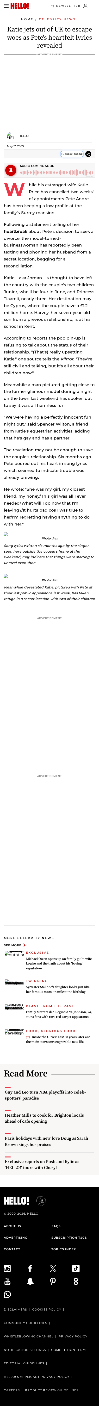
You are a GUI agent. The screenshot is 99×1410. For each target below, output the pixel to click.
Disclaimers (15, 1309)
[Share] (88, 154)
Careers (12, 1390)
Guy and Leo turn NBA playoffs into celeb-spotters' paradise (45, 1095)
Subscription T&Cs (69, 1237)
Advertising (15, 1237)
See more (12, 945)
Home (27, 19)
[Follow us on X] (61, 1268)
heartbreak (15, 231)
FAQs (56, 1226)
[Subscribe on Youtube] (15, 1281)
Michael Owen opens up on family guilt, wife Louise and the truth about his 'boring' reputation (59, 963)
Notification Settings (25, 1350)
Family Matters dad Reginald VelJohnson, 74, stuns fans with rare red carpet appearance (59, 1014)
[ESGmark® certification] (38, 1200)
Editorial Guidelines (24, 1363)
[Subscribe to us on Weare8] (83, 1281)
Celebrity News (57, 19)
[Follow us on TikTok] (83, 1268)
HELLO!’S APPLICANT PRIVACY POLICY (36, 1377)
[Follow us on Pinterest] (61, 1281)
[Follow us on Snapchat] (38, 1281)
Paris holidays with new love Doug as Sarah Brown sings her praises (46, 1141)
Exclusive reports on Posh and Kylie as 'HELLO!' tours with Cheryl (42, 1164)
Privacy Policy (73, 1336)
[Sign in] (85, 6)
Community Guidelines (25, 1323)
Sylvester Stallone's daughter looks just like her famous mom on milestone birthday (58, 989)
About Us (12, 1226)
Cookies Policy (46, 1309)
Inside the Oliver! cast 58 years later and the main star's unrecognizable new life (58, 1039)
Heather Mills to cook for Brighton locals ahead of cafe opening (44, 1118)
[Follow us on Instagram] (15, 1268)
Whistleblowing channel (28, 1336)
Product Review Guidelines (51, 1390)
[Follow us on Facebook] (38, 1268)
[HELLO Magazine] (20, 6)
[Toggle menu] (6, 6)
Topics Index (63, 1249)
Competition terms (69, 1350)
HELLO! (24, 136)
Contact (12, 1249)
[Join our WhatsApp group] (15, 1294)
